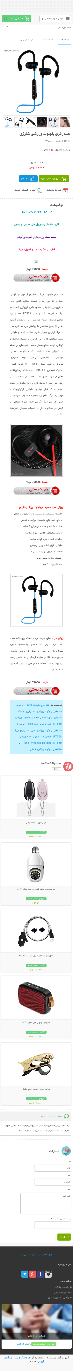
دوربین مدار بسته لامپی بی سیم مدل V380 (36, 889)
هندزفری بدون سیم (52, 718)
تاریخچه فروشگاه (63, 1287)
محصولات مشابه (47, 40)
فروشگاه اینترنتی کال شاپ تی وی (36, 1255)
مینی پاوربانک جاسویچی (36, 822)
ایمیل (69, 1175)
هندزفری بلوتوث (26, 711)
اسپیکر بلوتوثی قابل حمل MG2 (36, 1022)
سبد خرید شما (16, 18)
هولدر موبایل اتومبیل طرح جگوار (36, 1089)
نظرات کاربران (27, 40)
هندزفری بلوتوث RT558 (36, 705)
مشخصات (64, 40)
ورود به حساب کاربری (43, 1344)
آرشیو (56, 769)
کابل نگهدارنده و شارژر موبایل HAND (36, 956)
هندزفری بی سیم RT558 (38, 724)
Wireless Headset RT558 (46, 743)
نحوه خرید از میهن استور (60, 1297)
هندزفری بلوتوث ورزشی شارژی (46, 749)
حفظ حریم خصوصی (63, 1292)
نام (70, 1161)
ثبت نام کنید (23, 1344)
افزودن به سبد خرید (50, 178)
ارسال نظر (64, 1237)
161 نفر (25, 178)
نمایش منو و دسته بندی (53, 18)
